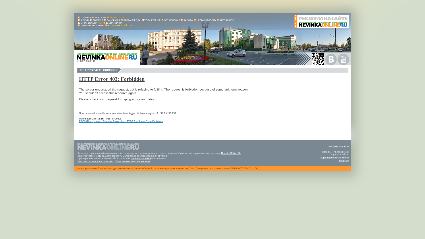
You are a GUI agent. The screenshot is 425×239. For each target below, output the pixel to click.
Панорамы (113, 20)
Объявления (172, 20)
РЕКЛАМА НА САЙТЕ (92, 25)
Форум (85, 20)
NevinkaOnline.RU (231, 153)
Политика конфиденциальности (132, 161)
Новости (100, 17)
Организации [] (93, 23)
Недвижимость (206, 20)
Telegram (344, 160)
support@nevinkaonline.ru (335, 157)
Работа (188, 20)
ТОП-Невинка (152, 20)
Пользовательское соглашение (95, 161)
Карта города (132, 20)
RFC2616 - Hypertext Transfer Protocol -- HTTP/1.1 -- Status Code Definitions (121, 121)
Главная (86, 17)
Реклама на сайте (338, 146)
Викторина (115, 23)
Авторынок (227, 20)
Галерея (98, 20)
